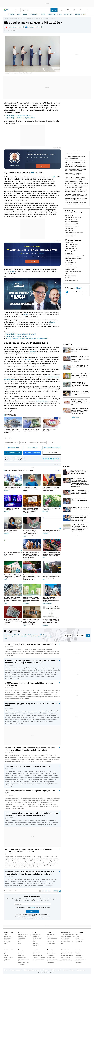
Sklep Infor (35, 943)
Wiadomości (7, 634)
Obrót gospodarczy (33, 634)
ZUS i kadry (43, 634)
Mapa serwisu (81, 970)
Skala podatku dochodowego (68, 960)
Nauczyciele (21, 955)
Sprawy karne (36, 936)
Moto (60, 14)
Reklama (72, 970)
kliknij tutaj (40, 918)
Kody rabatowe (79, 955)
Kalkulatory (71, 211)
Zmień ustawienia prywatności (32, 970)
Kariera (53, 970)
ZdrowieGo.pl (79, 952)
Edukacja (77, 14)
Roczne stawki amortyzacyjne (73, 271)
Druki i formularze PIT (70, 246)
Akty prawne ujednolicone (39, 959)
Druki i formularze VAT (71, 248)
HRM (19, 943)
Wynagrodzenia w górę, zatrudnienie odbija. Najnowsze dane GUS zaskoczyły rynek (76, 199)
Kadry (18, 14)
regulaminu (32, 907)
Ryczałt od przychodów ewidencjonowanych (71, 268)
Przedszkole (21, 952)
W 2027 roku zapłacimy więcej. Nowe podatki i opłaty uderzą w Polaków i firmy (75, 165)
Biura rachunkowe (66, 932)
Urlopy (19, 939)
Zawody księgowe (8, 941)
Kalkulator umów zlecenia (72, 221)
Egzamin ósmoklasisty (23, 962)
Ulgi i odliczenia (30, 18)
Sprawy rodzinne (36, 934)
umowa (12, 271)
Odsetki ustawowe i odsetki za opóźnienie (76, 256)
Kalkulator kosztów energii (72, 226)
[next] (60, 891)
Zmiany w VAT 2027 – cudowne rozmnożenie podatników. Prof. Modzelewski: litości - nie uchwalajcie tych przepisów (76, 174)
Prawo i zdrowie (36, 945)
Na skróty (78, 949)
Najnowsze (76, 153)
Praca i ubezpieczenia (52, 938)
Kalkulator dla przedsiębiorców (73, 217)
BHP (19, 941)
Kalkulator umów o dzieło (71, 224)
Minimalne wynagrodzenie (67, 953)
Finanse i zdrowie (51, 943)
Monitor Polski (36, 953)
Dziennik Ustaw (36, 952)
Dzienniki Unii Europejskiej (39, 957)
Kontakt (65, 970)
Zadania (6, 955)
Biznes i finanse (50, 934)
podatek (25, 314)
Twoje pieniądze (52, 14)
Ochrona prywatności (15, 970)
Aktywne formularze (74, 240)
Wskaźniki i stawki (66, 949)
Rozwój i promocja (8, 957)
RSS (59, 970)
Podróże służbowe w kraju (67, 952)
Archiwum (78, 953)
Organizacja (7, 952)
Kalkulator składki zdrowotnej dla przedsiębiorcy (73, 214)
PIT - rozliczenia (41, 442)
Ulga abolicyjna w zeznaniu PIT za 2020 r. (19, 115)
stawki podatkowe (41, 401)
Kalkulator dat (68, 237)
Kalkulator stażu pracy (52, 959)
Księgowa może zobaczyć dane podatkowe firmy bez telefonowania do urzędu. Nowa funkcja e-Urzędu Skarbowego (76, 161)
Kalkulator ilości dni (70, 234)
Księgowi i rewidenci (9, 636)
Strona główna (7, 18)
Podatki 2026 (67, 344)
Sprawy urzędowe (37, 939)
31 (66, 292)
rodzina (27, 359)
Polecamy (66, 466)
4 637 (55, 890)
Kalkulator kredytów (70, 228)
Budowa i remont (79, 939)
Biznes (25, 14)
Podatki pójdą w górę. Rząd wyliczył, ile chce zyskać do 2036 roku (75, 157)
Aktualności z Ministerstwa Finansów (26, 636)
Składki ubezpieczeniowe (67, 955)
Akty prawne (36, 949)
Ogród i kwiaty (79, 941)
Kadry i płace (7, 959)
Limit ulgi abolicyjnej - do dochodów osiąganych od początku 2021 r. (28, 338)
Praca (34, 941)
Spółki (48, 936)
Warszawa (41, 253)
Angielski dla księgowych (44, 636)
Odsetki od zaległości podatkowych (74, 232)
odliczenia (51, 322)
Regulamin (46, 970)
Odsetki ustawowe (65, 959)
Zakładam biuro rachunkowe (68, 934)
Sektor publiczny (34, 14)
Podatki (20, 18)
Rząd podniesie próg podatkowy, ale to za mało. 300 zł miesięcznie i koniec (75, 170)
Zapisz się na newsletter (53, 447)
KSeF (84, 14)
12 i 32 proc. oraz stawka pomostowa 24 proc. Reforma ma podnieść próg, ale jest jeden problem (75, 178)
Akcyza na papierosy (70, 275)
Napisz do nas (33, 447)
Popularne (69, 153)
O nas (5, 970)
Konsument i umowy (37, 938)
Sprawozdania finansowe (67, 941)
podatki (16, 442)
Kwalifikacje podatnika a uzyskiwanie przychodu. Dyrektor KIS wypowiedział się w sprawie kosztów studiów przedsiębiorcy (76, 182)
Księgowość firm (8, 932)
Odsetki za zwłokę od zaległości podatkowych (73, 259)
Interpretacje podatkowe (71, 280)
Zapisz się (42, 166)
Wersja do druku (14, 447)
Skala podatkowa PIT (70, 262)
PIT (24, 18)
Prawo (43, 14)
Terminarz (70, 288)
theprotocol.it (79, 960)
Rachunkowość (69, 242)
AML (62, 943)
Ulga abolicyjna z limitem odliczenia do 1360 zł (21, 334)
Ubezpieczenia (21, 938)
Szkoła (19, 953)
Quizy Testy (68, 278)
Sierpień (79, 288)
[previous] (40, 891)
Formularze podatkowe (71, 251)
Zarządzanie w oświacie (23, 959)
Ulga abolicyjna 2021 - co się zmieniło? (18, 336)
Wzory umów (79, 957)
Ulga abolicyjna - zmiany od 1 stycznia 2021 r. (20, 118)
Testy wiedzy (21, 964)
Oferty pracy (78, 962)
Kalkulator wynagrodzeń (71, 219)
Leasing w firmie (51, 941)
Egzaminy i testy (22, 957)
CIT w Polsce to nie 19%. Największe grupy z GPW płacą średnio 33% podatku (76, 186)
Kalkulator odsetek (51, 957)
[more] (52, 442)
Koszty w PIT (68, 264)
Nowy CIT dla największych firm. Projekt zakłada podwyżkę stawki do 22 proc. (75, 203)
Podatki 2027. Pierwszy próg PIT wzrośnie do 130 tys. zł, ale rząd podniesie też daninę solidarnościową (76, 195)
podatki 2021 (23, 442)
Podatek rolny (68, 273)
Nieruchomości (68, 14)
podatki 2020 (32, 442)
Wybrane (84, 153)
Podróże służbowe (65, 957)
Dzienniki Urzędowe (37, 955)
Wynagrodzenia (22, 936)
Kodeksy (35, 960)
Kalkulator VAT (69, 230)
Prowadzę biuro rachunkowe (68, 936)
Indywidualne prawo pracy (24, 934)
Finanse (77, 938)
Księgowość (11, 14)
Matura (20, 960)
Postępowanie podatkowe (72, 244)
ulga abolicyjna (9, 442)
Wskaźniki (70, 254)
